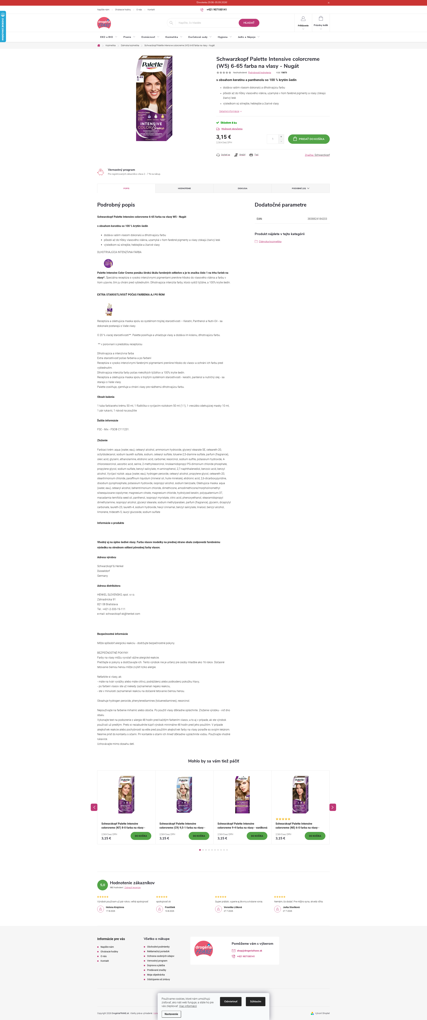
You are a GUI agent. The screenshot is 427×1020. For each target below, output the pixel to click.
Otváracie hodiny (123, 9)
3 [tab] (206, 850)
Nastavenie (171, 1014)
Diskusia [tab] (242, 188)
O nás (139, 9)
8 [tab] (221, 850)
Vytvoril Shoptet (322, 1013)
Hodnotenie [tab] (184, 188)
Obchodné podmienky (158, 946)
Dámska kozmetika (270, 241)
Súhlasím (255, 1001)
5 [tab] (212, 850)
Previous (94, 807)
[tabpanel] (126, 807)
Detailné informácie (229, 111)
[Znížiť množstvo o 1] (281, 141)
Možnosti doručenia (232, 128)
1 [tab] (200, 850)
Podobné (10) (299, 188)
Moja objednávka (156, 974)
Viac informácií (188, 1006)
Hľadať (249, 23)
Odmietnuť (230, 1001)
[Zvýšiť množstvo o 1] (281, 137)
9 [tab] (224, 850)
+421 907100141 (246, 956)
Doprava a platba (156, 965)
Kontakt (151, 9)
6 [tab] (215, 850)
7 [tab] (218, 850)
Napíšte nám (103, 9)
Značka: (317, 155)
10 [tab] (227, 850)
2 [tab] (203, 850)
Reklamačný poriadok (158, 951)
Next (332, 807)
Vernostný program (157, 960)
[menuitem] (108, 37)
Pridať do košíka (311, 139)
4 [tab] (209, 850)
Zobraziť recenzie (132, 887)
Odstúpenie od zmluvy (158, 979)
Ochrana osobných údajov (160, 956)
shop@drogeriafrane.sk (249, 950)
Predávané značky (156, 970)
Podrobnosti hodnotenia (259, 72)
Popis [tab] (126, 188)
